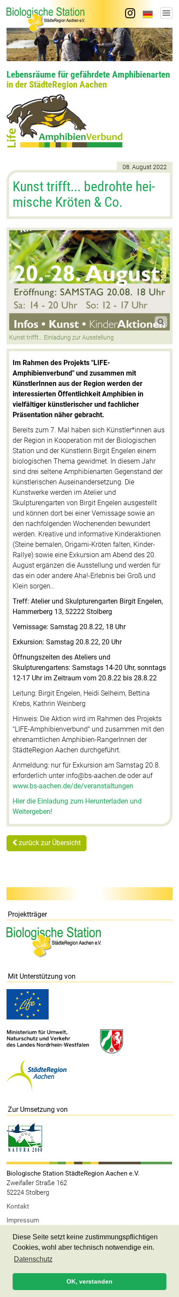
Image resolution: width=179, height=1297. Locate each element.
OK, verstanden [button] (89, 1281)
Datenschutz (33, 1259)
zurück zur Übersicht (49, 843)
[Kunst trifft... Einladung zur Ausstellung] (89, 280)
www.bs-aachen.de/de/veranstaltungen (73, 786)
